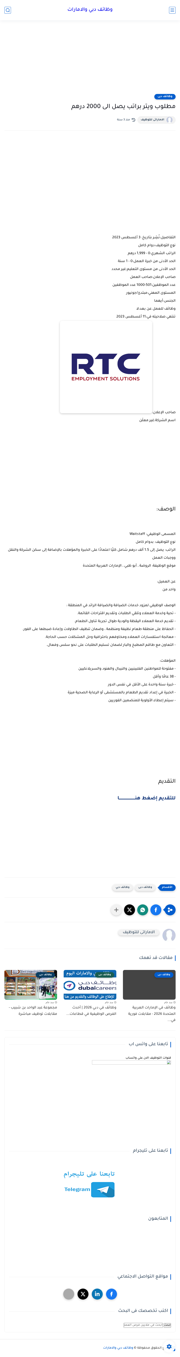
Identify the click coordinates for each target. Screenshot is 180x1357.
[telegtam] (68, 1294)
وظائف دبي (123, 887)
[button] (155, 909)
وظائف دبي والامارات (90, 10)
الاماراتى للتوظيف (152, 119)
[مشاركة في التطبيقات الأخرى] (116, 909)
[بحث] (7, 10)
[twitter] (82, 1294)
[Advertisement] (90, 60)
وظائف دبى (165, 96)
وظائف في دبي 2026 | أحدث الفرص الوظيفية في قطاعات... (91, 1011)
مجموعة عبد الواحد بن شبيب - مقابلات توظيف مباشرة (33, 1011)
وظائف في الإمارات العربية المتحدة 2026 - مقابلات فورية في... (152, 1014)
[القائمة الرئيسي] (172, 10)
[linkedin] (97, 1294)
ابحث (167, 1325)
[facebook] (111, 1294)
